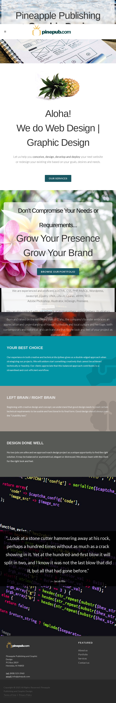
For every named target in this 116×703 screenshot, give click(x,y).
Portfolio (83, 654)
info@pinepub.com (21, 676)
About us (83, 650)
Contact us (83, 662)
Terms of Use (10, 695)
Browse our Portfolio (58, 271)
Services (82, 658)
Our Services (58, 178)
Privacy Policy (25, 695)
